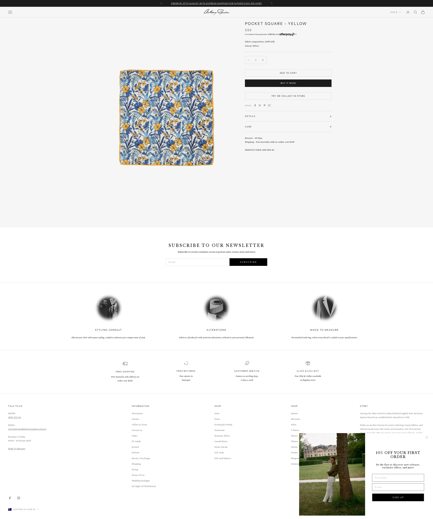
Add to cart (288, 73)
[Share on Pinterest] (264, 105)
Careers (135, 419)
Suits (217, 413)
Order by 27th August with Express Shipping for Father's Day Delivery (216, 3)
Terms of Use (138, 475)
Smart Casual (220, 446)
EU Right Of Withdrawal (144, 486)
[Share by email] (269, 105)
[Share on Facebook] (255, 105)
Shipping (136, 463)
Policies (135, 452)
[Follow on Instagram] (18, 498)
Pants (217, 419)
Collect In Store (139, 424)
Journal (135, 446)
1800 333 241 (14, 417)
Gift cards (219, 452)
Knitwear (295, 419)
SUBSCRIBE (248, 262)
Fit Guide (136, 441)
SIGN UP (396, 497)
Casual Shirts (220, 441)
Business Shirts (222, 435)
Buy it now (288, 83)
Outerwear (219, 430)
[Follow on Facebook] (10, 498)
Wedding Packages (141, 480)
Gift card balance (222, 458)
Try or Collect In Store (288, 96)
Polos (294, 424)
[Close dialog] (425, 437)
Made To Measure (16, 448)
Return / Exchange (141, 458)
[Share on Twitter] (259, 105)
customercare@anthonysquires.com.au (27, 429)
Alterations (137, 413)
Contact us (137, 430)
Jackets (294, 413)
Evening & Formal (223, 424)
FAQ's (135, 435)
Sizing (135, 469)
